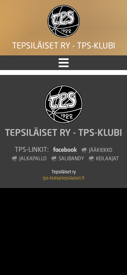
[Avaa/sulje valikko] (64, 62)
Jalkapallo (33, 158)
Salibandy (71, 158)
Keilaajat (107, 158)
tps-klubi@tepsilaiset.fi (63, 178)
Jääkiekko (100, 150)
